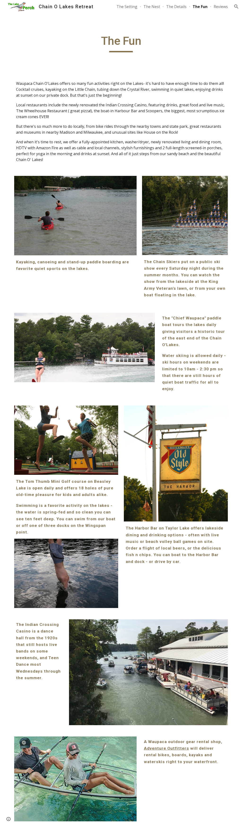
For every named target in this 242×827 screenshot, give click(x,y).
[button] (236, 6)
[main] (121, 43)
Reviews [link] (221, 6)
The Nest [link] (151, 6)
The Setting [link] (127, 6)
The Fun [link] (200, 6)
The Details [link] (176, 6)
